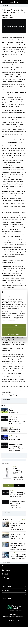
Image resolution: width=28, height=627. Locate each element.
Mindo (4, 17)
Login (8, 485)
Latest (17, 521)
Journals (5, 594)
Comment (6, 570)
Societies (5, 590)
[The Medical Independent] (26, 2)
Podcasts (5, 578)
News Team (6, 586)
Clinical (5, 574)
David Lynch (13, 529)
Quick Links (6, 599)
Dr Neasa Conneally (14, 541)
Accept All (14, 325)
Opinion (20, 541)
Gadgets (4, 8)
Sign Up (19, 485)
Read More (24, 519)
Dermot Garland (15, 618)
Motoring (12, 532)
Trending (21, 521)
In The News (12, 521)
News (4, 566)
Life (3, 582)
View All (23, 463)
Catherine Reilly (14, 558)
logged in (12, 395)
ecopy (14, 466)
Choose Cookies (13, 330)
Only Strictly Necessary (14, 334)
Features (11, 552)
